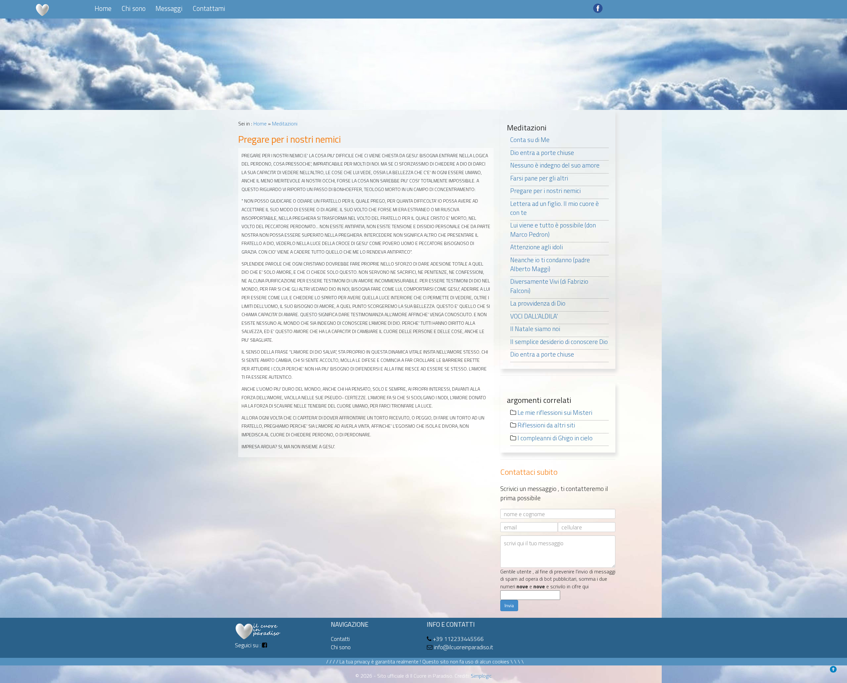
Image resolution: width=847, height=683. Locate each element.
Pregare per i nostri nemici (545, 190)
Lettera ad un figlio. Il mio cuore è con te (554, 208)
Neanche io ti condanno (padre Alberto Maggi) (550, 264)
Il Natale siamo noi (535, 328)
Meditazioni (284, 123)
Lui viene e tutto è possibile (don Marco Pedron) (553, 229)
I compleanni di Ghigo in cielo (555, 438)
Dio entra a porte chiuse (542, 152)
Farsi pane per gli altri (539, 178)
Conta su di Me (530, 139)
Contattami (209, 8)
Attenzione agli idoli (536, 247)
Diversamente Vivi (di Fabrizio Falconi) (549, 285)
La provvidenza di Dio (537, 303)
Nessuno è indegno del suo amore (555, 165)
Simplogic (481, 676)
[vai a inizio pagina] (835, 671)
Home (103, 8)
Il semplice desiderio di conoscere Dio (559, 341)
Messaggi (169, 8)
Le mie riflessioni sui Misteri (554, 412)
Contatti (340, 638)
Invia (509, 605)
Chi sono (133, 8)
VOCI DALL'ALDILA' (534, 316)
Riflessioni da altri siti (546, 425)
